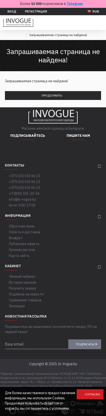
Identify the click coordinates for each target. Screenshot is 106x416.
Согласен (92, 394)
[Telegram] (28, 149)
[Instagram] (15, 149)
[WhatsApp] (66, 149)
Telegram (75, 3)
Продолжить (52, 95)
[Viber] (90, 149)
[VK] (40, 149)
